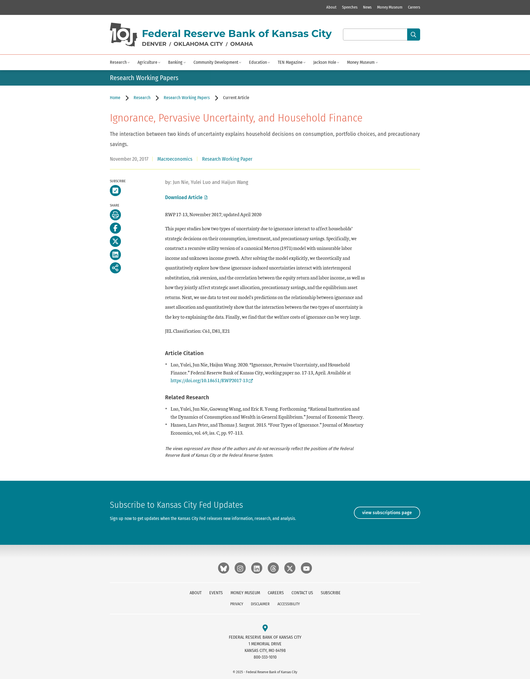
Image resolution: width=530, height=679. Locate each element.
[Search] (413, 34)
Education (258, 62)
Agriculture (147, 62)
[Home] (123, 35)
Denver (154, 44)
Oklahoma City (198, 44)
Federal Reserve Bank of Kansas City (237, 33)
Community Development (216, 62)
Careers (414, 7)
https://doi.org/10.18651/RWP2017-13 (209, 380)
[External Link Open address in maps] (265, 628)
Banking (175, 62)
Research (118, 62)
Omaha (241, 44)
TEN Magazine (290, 62)
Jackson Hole (324, 62)
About (331, 7)
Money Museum (389, 7)
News (367, 7)
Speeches (349, 7)
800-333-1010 (265, 657)
